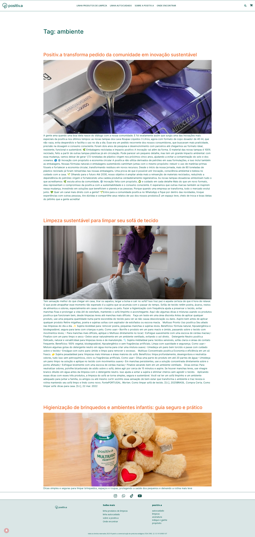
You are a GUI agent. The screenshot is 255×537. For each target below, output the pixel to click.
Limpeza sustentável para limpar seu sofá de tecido (100, 220)
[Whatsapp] (123, 496)
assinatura (157, 516)
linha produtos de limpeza (115, 510)
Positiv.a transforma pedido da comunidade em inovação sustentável (120, 54)
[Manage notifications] (6, 530)
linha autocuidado (111, 514)
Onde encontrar (110, 521)
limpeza (156, 513)
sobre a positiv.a (110, 518)
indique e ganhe (159, 520)
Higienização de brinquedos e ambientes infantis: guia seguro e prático (122, 407)
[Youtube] (139, 496)
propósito (156, 523)
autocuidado (158, 510)
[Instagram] (115, 496)
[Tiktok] (131, 496)
